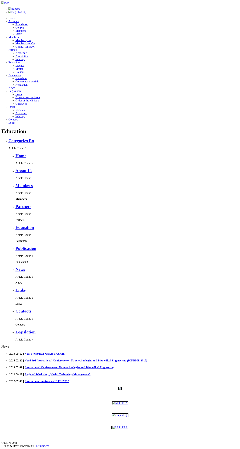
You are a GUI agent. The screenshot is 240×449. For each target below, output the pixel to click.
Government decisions (27, 97)
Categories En (21, 140)
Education (14, 62)
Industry (20, 59)
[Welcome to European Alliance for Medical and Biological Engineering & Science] (120, 403)
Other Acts (21, 103)
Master (19, 68)
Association (21, 56)
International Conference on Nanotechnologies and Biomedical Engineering (69, 367)
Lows (18, 94)
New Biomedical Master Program (44, 353)
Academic (21, 52)
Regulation (21, 84)
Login (11, 122)
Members (20, 30)
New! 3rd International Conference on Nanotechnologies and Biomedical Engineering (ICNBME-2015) (86, 360)
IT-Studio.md (42, 445)
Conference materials (27, 81)
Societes (20, 110)
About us (13, 21)
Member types (23, 40)
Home (11, 18)
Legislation (14, 90)
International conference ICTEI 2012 (47, 381)
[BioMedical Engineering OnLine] (120, 427)
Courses (19, 71)
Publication (14, 75)
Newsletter (21, 78)
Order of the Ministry (27, 100)
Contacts (13, 119)
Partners (12, 49)
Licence (19, 65)
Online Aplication (25, 46)
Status (18, 33)
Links (11, 106)
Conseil (19, 27)
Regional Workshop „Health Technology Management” (57, 374)
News (11, 87)
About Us (23, 170)
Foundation (21, 24)
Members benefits (25, 43)
